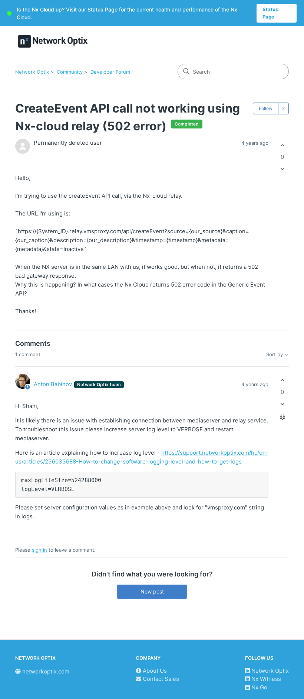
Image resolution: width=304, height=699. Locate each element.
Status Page (270, 13)
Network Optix (32, 72)
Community (70, 72)
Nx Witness (265, 678)
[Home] (52, 41)
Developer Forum (110, 72)
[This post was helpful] (282, 145)
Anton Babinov (53, 384)
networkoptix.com (45, 671)
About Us (154, 670)
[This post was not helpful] (282, 169)
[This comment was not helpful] (282, 403)
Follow (265, 108)
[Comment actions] (282, 416)
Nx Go (258, 687)
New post (152, 591)
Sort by (275, 354)
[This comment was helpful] (282, 380)
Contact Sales (160, 678)
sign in (39, 550)
